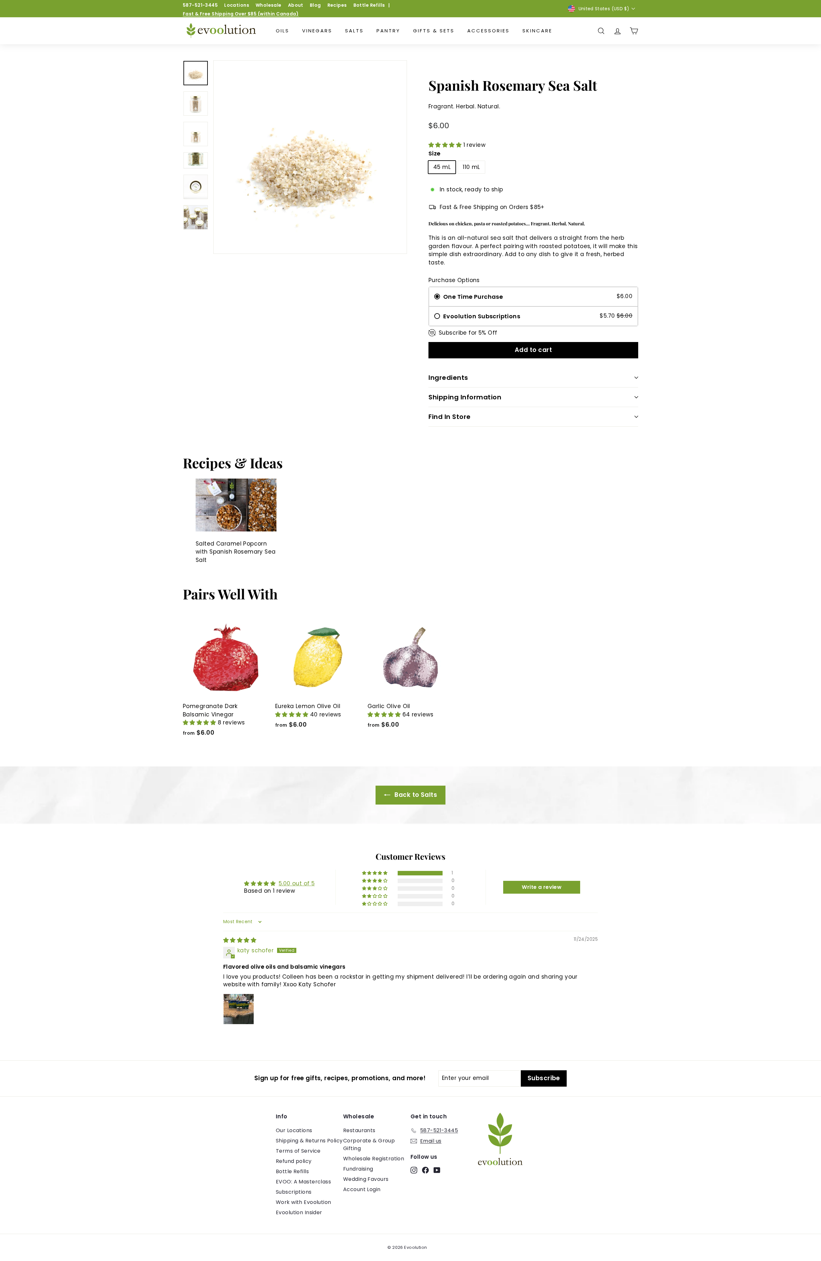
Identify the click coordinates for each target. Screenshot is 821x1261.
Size (434, 153)
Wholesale (269, 5)
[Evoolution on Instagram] (413, 1170)
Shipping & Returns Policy (309, 1140)
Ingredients (448, 377)
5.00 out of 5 (297, 883)
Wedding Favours (365, 1179)
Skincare (537, 30)
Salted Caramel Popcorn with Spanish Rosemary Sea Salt (236, 552)
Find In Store (449, 416)
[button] (445, 145)
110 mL (471, 167)
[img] (239, 940)
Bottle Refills (369, 5)
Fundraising (358, 1169)
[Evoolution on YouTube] (437, 1170)
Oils (282, 30)
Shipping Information (464, 397)
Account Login (362, 1189)
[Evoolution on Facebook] (425, 1170)
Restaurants (359, 1130)
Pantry (388, 30)
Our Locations (294, 1130)
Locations (236, 5)
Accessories (488, 30)
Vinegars (317, 30)
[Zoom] (310, 157)
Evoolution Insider (299, 1212)
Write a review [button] (542, 887)
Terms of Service (298, 1151)
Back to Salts (415, 794)
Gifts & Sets (433, 30)
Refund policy (294, 1161)
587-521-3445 (200, 5)
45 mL (442, 167)
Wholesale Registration (373, 1158)
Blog (315, 5)
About (295, 5)
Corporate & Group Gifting (369, 1144)
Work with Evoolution (303, 1202)
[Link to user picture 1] (238, 1009)
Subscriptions (294, 1192)
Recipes (337, 5)
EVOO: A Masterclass (303, 1181)
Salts (354, 30)
